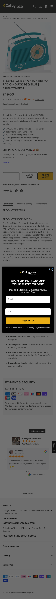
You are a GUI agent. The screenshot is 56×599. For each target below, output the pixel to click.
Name (8, 306)
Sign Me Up (28, 321)
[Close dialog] (51, 269)
